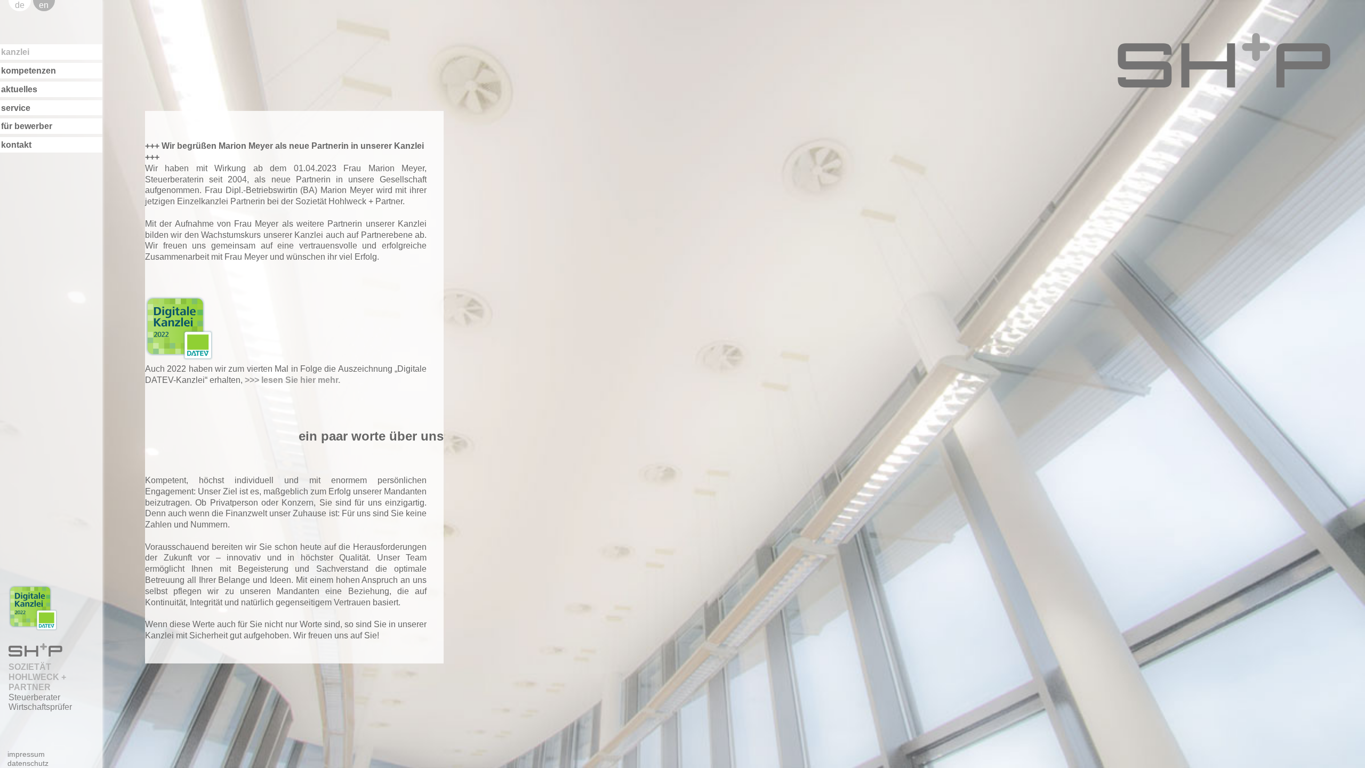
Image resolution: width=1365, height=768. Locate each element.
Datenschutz (28, 763)
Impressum (26, 754)
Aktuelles (19, 89)
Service (15, 108)
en (44, 5)
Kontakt (16, 144)
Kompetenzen (28, 70)
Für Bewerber (26, 126)
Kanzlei (15, 52)
